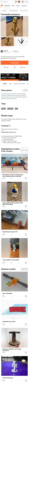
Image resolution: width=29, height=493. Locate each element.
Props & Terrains (24, 10)
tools (16, 108)
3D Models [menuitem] (7, 5)
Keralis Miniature (7, 378)
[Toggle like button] (3, 178)
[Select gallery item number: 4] (16, 172)
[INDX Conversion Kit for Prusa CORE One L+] (14, 77)
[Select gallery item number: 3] (15, 172)
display (3, 108)
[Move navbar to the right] (27, 5)
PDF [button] (26, 90)
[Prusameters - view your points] (19, 2)
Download (15, 62)
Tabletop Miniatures (14, 10)
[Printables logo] (1, 5)
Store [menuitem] (13, 5)
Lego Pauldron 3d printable (10, 260)
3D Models (4, 10)
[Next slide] (27, 41)
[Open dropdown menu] (26, 14)
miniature (10, 108)
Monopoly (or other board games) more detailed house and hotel (12, 175)
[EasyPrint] (16, 1)
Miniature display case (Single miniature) (11, 349)
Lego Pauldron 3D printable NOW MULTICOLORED (12, 203)
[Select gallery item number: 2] (14, 200)
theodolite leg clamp (8, 321)
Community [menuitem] (24, 5)
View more (24, 150)
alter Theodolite (7, 293)
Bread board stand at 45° (10, 231)
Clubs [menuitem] (17, 5)
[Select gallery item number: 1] (12, 172)
